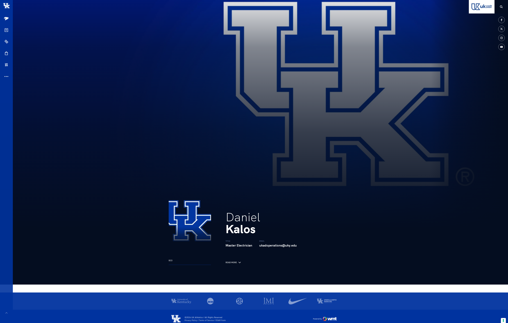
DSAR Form (221, 320)
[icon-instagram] (501, 38)
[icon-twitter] (501, 29)
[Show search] (501, 6)
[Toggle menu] (6, 313)
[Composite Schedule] (6, 30)
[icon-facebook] (501, 20)
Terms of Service (206, 320)
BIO (171, 260)
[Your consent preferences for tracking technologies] (503, 320)
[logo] (176, 319)
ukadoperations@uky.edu (278, 245)
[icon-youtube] (501, 47)
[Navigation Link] (6, 18)
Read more (231, 262)
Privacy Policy (191, 320)
